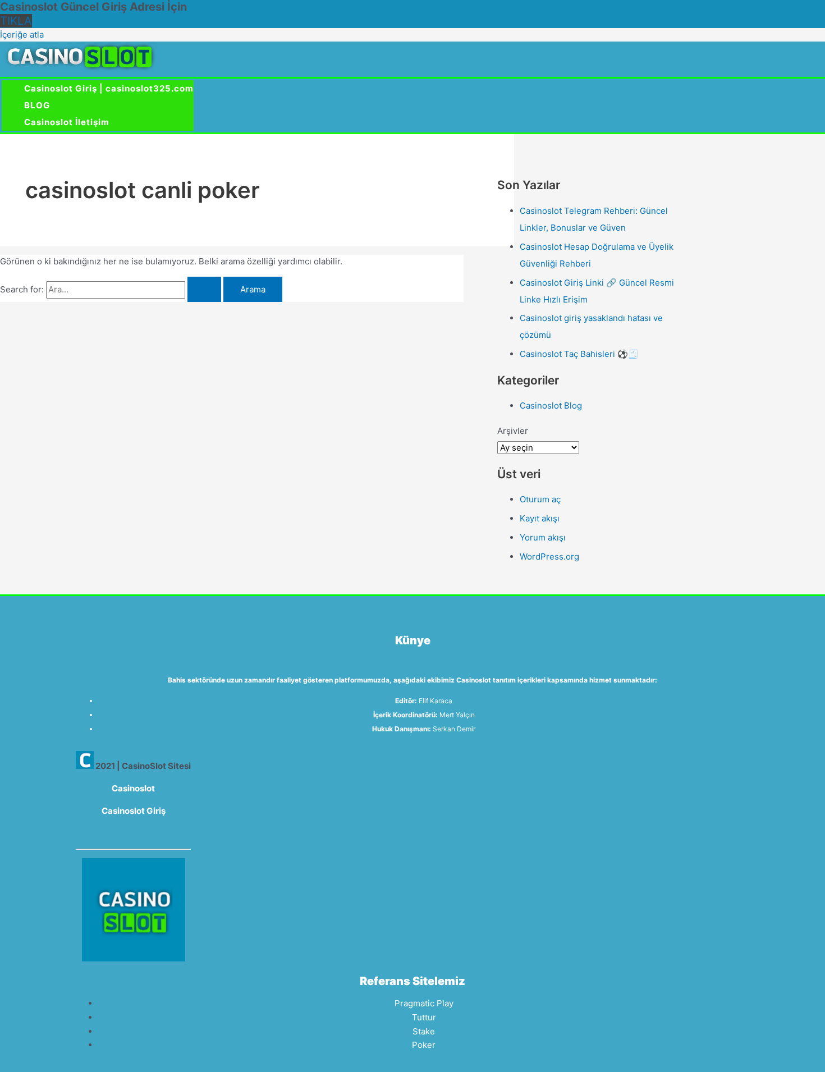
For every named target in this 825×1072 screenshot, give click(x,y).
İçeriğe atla (22, 34)
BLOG (37, 105)
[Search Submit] (204, 289)
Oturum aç (540, 499)
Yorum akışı (543, 537)
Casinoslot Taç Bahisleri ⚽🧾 (579, 354)
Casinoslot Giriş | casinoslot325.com (109, 88)
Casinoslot (133, 788)
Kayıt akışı (540, 518)
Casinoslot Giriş (134, 810)
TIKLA (16, 21)
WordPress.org (549, 556)
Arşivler (512, 430)
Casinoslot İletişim (66, 122)
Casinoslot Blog (551, 405)
